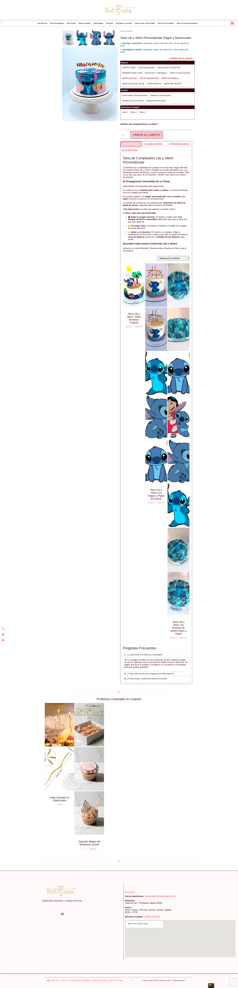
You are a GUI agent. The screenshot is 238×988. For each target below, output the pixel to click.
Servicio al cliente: (134, 917)
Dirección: (130, 901)
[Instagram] (3, 629)
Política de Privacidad (99, 980)
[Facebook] (3, 634)
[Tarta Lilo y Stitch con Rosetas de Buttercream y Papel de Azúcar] (178, 285)
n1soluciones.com (178, 980)
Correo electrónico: (134, 896)
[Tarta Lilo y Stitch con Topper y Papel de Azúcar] (156, 285)
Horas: (128, 907)
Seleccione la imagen (130, 107)
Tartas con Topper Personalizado (186, 23)
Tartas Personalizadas (57, 23)
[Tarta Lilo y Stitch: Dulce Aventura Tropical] (134, 285)
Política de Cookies (116, 980)
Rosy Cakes (130, 892)
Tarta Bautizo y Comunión (124, 23)
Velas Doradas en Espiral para (59, 799)
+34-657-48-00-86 (152, 916)
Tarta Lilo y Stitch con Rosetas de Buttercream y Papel (178, 628)
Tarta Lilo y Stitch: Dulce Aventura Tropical (134, 318)
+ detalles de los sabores (180, 58)
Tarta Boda (109, 23)
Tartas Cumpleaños (84, 23)
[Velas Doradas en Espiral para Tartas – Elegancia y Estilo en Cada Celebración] (59, 725)
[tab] (131, 144)
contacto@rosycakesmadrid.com (160, 896)
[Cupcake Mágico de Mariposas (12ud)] (89, 725)
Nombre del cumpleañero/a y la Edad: (139, 124)
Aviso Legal (55, 980)
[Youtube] (3, 640)
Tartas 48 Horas (42, 23)
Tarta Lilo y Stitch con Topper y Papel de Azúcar (156, 494)
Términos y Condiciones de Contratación (75, 980)
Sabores (124, 63)
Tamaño (124, 90)
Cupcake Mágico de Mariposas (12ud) (89, 843)
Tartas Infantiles (98, 23)
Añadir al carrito (146, 134)
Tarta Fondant (71, 23)
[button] (232, 23)
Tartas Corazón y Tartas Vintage (145, 23)
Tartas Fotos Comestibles (166, 23)
